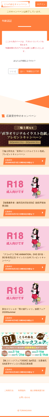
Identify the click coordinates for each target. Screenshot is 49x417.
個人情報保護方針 (37, 390)
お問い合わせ (24, 397)
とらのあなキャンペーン (15, 4)
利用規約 (21, 390)
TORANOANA (26, 410)
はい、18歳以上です (29, 71)
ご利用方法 (8, 390)
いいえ (13, 71)
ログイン (41, 4)
